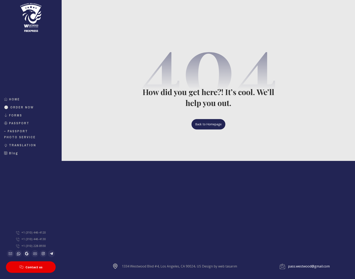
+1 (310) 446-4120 (33, 232)
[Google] (26, 253)
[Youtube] (34, 253)
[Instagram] (43, 253)
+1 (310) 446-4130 (33, 239)
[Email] (10, 253)
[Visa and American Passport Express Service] (31, 17)
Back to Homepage (208, 124)
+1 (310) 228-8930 (33, 246)
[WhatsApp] (18, 253)
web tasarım (227, 266)
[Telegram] (51, 253)
